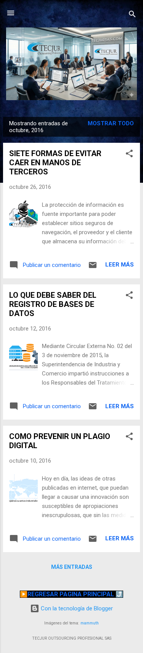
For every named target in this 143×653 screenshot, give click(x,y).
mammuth (89, 623)
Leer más (119, 264)
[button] (129, 155)
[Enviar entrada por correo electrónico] (92, 267)
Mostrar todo (111, 123)
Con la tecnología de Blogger (76, 608)
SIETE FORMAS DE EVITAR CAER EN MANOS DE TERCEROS (55, 162)
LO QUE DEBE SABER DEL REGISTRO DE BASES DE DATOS (52, 304)
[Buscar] (132, 15)
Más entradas (71, 567)
